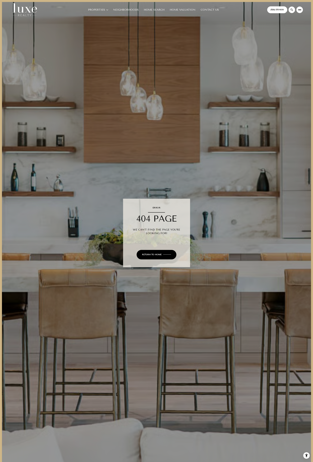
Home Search (154, 9)
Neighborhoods (126, 9)
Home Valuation (182, 9)
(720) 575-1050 (277, 9)
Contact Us (210, 9)
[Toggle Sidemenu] (299, 10)
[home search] (292, 10)
